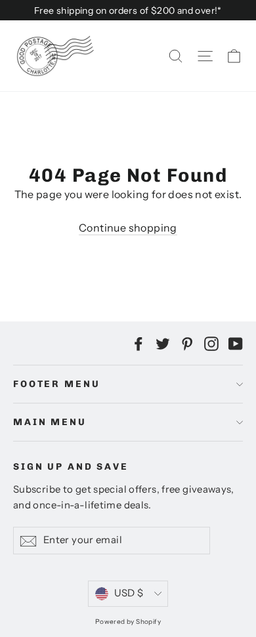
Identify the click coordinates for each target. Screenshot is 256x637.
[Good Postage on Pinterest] (187, 343)
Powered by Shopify (128, 621)
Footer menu (56, 384)
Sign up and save (71, 466)
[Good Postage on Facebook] (138, 343)
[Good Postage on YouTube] (235, 343)
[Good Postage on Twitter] (163, 343)
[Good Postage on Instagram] (211, 343)
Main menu (50, 422)
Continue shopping (128, 227)
